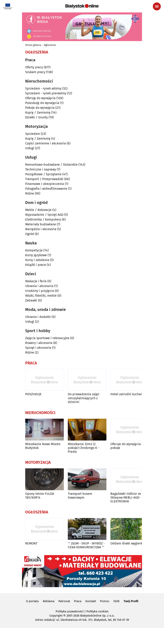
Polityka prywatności (70, 611)
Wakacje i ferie (36, 281)
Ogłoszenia (50, 45)
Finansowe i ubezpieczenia (44, 184)
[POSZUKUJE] (44, 380)
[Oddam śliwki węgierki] (129, 529)
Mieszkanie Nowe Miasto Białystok (42, 446)
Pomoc (104, 601)
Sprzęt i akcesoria (38, 348)
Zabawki (31, 300)
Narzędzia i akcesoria (40, 229)
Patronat (64, 601)
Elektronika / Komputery (43, 219)
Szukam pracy (35, 72)
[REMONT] (44, 529)
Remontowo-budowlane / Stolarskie (51, 164)
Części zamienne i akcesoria (45, 143)
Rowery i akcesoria (38, 343)
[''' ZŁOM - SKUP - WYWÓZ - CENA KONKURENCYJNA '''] (87, 529)
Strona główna (33, 45)
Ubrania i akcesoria (39, 286)
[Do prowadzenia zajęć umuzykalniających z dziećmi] (87, 380)
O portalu (32, 601)
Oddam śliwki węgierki (126, 543)
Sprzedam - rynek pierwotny (45, 93)
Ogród (29, 234)
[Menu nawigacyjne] (157, 6)
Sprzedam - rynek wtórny (43, 88)
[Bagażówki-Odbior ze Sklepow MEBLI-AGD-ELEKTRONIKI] (129, 479)
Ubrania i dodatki (38, 317)
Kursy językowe (36, 255)
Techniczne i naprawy (40, 169)
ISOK (116, 601)
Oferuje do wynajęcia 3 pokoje (126, 446)
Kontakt (90, 601)
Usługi (29, 148)
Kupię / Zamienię (37, 112)
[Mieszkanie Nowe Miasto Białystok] (44, 430)
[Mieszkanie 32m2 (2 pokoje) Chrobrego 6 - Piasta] (87, 430)
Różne (29, 193)
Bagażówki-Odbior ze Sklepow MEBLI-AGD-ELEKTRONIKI (125, 497)
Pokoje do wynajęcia (40, 108)
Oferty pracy (34, 67)
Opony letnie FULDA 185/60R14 (39, 495)
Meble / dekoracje (38, 210)
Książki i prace (35, 265)
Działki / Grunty (36, 117)
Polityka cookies (97, 611)
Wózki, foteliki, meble (41, 295)
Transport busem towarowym (80, 495)
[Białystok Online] (82, 6)
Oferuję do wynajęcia (40, 98)
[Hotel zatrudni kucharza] (129, 380)
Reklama (48, 601)
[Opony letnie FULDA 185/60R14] (44, 479)
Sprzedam (32, 134)
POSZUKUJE (33, 394)
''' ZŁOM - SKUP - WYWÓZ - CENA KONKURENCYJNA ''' (86, 545)
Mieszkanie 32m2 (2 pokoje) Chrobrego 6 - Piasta (83, 448)
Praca (77, 601)
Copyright (55, 615)
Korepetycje (34, 250)
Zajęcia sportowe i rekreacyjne (47, 338)
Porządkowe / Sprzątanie (43, 174)
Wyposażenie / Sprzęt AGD (44, 215)
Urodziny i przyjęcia (39, 291)
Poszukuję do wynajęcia (42, 103)
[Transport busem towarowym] (87, 479)
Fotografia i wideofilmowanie (46, 189)
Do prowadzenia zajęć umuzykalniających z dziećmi (83, 398)
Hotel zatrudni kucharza (127, 394)
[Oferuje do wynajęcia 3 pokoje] (129, 430)
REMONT (31, 543)
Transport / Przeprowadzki (44, 179)
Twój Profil (131, 601)
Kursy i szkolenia (37, 260)
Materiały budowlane (40, 224)
